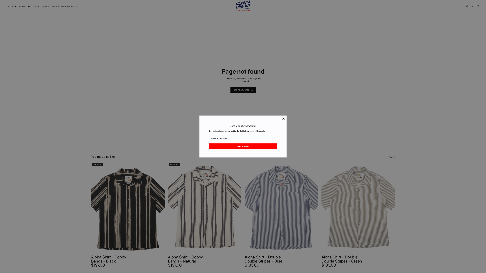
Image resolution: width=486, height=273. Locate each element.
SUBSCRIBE (243, 146)
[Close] (283, 119)
